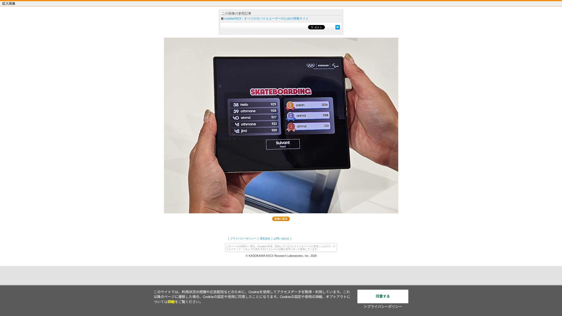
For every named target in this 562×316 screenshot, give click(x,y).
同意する (383, 296)
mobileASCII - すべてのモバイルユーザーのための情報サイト (266, 18)
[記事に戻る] (281, 219)
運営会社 (265, 238)
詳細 (171, 302)
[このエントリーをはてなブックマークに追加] (337, 27)
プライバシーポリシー (243, 238)
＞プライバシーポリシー (383, 307)
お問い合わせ (281, 238)
